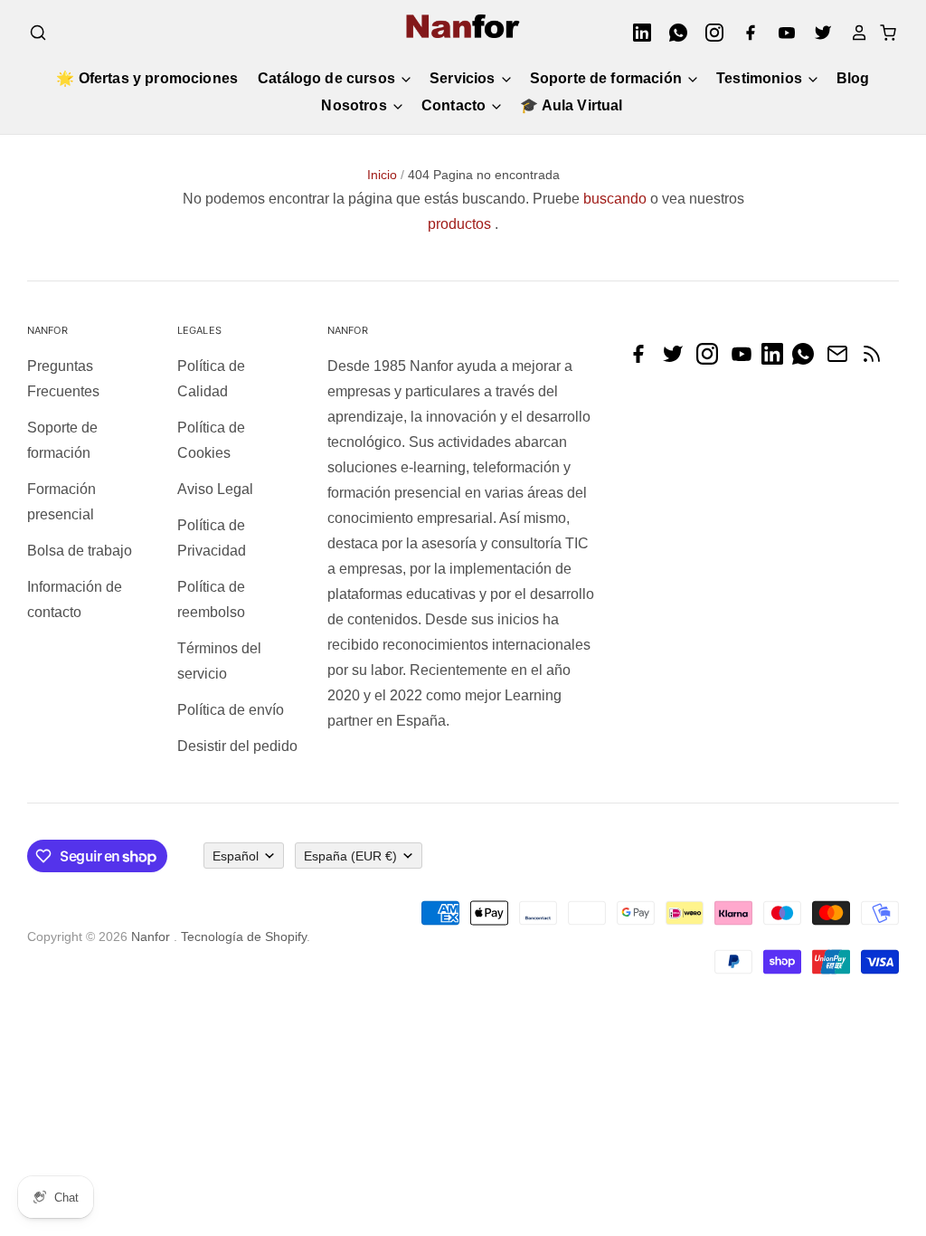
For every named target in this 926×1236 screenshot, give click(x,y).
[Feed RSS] (876, 359)
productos (459, 224)
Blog (853, 78)
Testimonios (761, 78)
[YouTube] (781, 33)
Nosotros (355, 105)
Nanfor (150, 936)
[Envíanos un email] (842, 359)
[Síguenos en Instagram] (711, 359)
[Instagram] (708, 33)
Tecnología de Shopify (244, 936)
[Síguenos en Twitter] (677, 359)
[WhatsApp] (672, 33)
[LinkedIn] (636, 33)
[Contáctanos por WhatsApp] (807, 359)
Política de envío (230, 710)
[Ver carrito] (882, 33)
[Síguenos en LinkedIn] (776, 359)
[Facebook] (745, 33)
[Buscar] (38, 33)
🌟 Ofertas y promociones (147, 78)
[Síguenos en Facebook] (643, 359)
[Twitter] (817, 33)
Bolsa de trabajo (79, 550)
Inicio (382, 174)
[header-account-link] (853, 33)
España (350, 856)
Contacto (455, 105)
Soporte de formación (607, 78)
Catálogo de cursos (328, 78)
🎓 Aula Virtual (571, 105)
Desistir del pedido (237, 746)
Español (236, 856)
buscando (615, 198)
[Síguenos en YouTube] (746, 359)
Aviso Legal (215, 489)
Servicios (464, 78)
